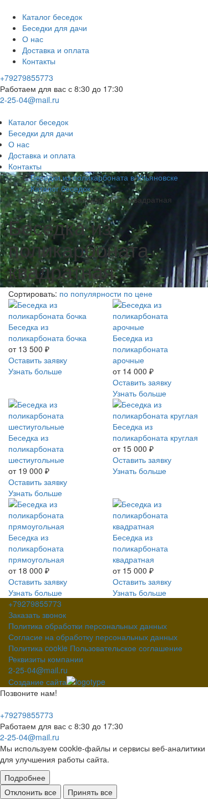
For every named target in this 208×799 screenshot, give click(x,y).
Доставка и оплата (55, 49)
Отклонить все (30, 791)
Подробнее (24, 777)
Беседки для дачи (54, 27)
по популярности (91, 293)
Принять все (90, 791)
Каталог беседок (52, 16)
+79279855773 (26, 77)
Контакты (38, 60)
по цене (138, 293)
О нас (32, 38)
